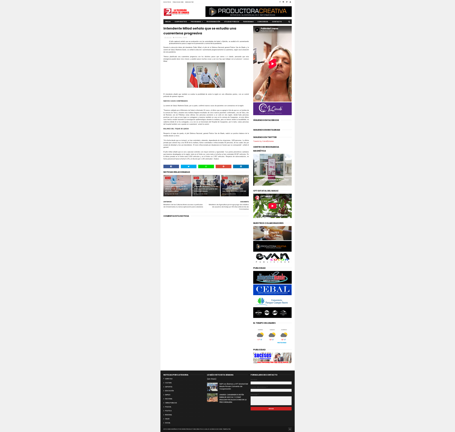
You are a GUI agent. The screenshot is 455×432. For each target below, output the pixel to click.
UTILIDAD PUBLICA (231, 22)
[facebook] (280, 2)
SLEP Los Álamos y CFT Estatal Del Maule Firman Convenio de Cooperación (233, 386)
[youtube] (290, 2)
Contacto (277, 22)
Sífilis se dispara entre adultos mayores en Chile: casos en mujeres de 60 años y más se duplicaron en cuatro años (176, 186)
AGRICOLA (168, 379)
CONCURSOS (262, 22)
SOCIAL (167, 423)
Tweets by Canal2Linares (263, 141)
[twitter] (286, 2)
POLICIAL (168, 407)
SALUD (185, 37)
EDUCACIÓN (169, 391)
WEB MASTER (189, 2)
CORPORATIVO (181, 22)
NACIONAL (168, 399)
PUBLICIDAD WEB (178, 2)
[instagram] (283, 2)
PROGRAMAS (196, 22)
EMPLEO (167, 395)
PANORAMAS (248, 22)
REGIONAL (178, 37)
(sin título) (211, 379)
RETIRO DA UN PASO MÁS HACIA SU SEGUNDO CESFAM (234, 190)
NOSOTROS (167, 2)
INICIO (168, 22)
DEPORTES (168, 387)
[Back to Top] (290, 429)
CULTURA (168, 383)
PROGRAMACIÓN (213, 22)
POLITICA (168, 411)
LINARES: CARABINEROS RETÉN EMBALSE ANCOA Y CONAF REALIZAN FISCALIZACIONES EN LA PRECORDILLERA (233, 398)
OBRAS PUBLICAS (171, 403)
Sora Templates (224, 429)
